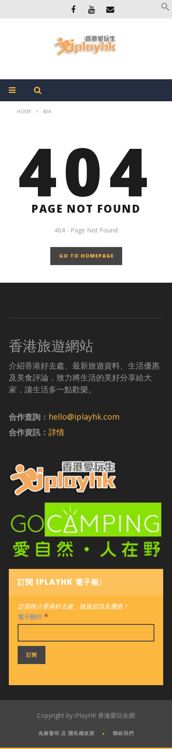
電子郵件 (33, 616)
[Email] (110, 9)
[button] (165, 8)
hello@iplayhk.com (84, 416)
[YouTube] (91, 9)
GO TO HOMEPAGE (86, 255)
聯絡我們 (123, 733)
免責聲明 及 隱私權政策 (66, 733)
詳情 (56, 432)
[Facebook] (73, 9)
